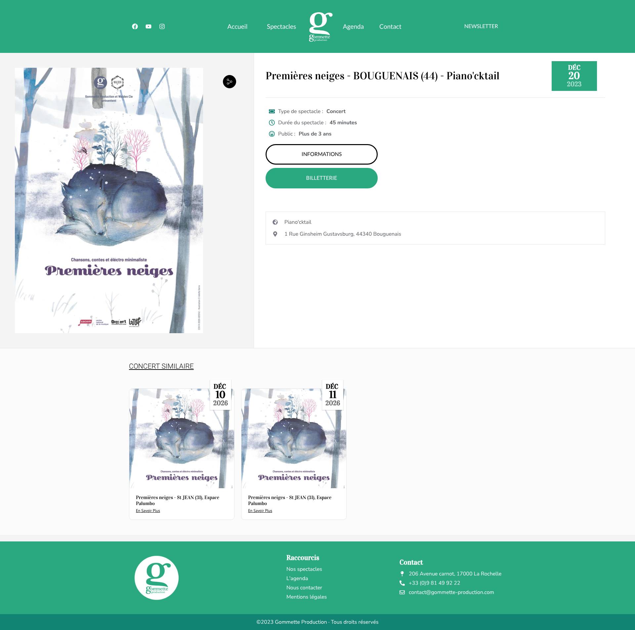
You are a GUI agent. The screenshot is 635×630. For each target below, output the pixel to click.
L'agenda (297, 578)
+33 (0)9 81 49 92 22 (434, 583)
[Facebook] (135, 26)
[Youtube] (148, 26)
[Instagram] (162, 26)
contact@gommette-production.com (451, 592)
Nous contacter (304, 587)
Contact (390, 26)
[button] (229, 81)
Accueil (238, 26)
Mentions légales (306, 597)
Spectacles (281, 26)
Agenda (353, 26)
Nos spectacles (304, 569)
